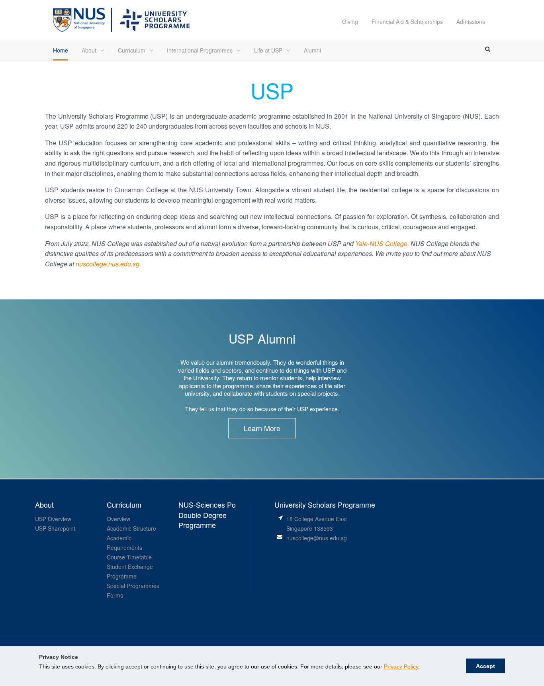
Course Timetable (129, 557)
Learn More (262, 428)
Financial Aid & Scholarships (407, 21)
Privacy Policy (401, 666)
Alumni (312, 50)
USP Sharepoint (55, 528)
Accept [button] (485, 666)
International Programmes (200, 50)
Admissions (470, 21)
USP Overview (53, 519)
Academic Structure (131, 528)
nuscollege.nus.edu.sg (107, 263)
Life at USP (268, 50)
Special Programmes (133, 586)
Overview (118, 519)
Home (60, 50)
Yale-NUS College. (382, 243)
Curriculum (131, 50)
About (89, 50)
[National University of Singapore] (79, 18)
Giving (350, 21)
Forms (115, 595)
